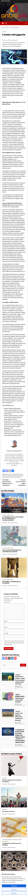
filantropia (5, 475)
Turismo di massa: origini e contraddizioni (21, 482)
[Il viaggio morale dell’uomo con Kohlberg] (14, 827)
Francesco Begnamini (13, 40)
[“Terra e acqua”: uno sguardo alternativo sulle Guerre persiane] (8, 713)
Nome (6, 621)
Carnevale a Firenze (8, 811)
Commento (7, 602)
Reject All (14, 893)
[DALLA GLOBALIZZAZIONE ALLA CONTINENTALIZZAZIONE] (14, 536)
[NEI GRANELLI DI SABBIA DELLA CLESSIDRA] (14, 568)
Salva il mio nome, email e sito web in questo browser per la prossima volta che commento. (14, 642)
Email (6, 627)
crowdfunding (15, 474)
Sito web (6, 633)
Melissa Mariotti (12, 847)
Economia (4, 31)
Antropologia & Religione (7, 839)
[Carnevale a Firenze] (14, 797)
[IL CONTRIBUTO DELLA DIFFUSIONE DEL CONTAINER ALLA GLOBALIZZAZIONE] (14, 503)
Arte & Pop (4, 778)
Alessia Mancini (12, 814)
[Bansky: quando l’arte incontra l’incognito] (14, 766)
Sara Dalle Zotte (12, 784)
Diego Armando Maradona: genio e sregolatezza (7, 482)
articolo (13, 174)
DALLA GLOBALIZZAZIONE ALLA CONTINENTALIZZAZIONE (11, 550)
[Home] (3, 23)
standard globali (16, 477)
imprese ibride (9, 477)
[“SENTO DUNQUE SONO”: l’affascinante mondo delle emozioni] (8, 696)
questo (8, 269)
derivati (21, 474)
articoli (4, 271)
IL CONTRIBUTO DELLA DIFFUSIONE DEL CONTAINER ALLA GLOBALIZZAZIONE (12, 518)
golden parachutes (12, 475)
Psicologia (5, 678)
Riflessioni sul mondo (17, 839)
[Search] (26, 23)
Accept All (14, 886)
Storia (11, 715)
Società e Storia (10, 515)
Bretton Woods (8, 474)
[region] (14, 884)
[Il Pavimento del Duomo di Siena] (14, 861)
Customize (14, 889)
